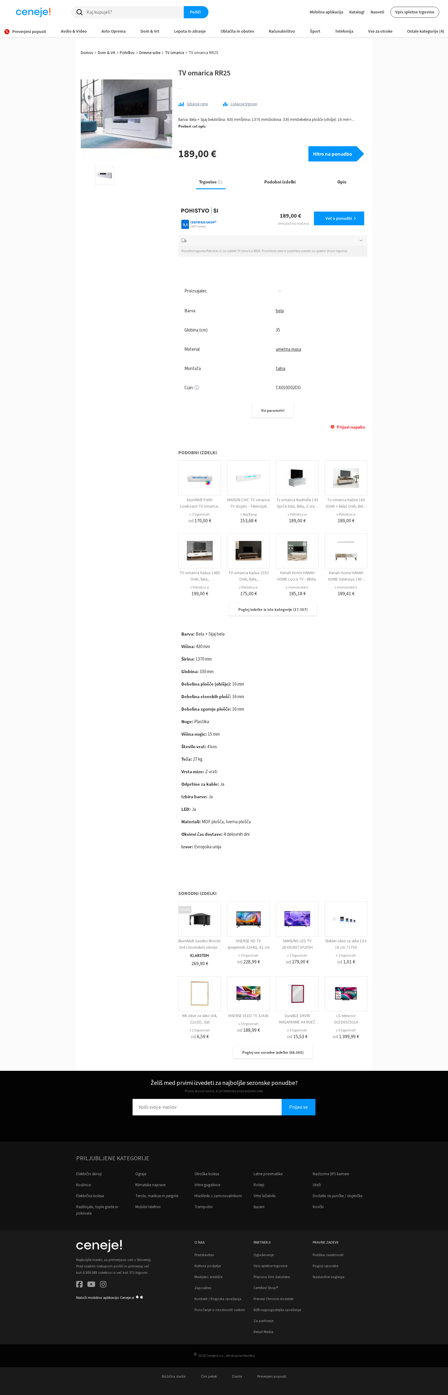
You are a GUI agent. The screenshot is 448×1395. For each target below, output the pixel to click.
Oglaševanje (264, 1255)
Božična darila (174, 1376)
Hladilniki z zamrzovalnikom (218, 1196)
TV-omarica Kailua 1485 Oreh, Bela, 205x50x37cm (200, 579)
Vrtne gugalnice (207, 1185)
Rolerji (259, 1185)
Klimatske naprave (150, 1185)
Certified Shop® (266, 1288)
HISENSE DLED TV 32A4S (248, 1016)
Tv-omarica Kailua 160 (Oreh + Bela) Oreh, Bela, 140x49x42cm (346, 506)
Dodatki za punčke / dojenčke (337, 1196)
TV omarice (174, 53)
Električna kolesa (90, 1196)
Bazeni (259, 1207)
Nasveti (377, 12)
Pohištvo (127, 53)
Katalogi (356, 12)
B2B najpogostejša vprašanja (277, 1310)
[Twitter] (91, 1285)
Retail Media (263, 1332)
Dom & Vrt (106, 53)
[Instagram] (103, 1285)
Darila (237, 1376)
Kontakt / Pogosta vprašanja (217, 1299)
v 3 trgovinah (248, 955)
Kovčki (318, 1207)
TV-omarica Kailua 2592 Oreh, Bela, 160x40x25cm (248, 579)
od (199, 520)
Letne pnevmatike (268, 1174)
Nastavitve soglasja (328, 1277)
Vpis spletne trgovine (414, 12)
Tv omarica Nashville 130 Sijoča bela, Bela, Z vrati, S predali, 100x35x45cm (297, 506)
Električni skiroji (89, 1174)
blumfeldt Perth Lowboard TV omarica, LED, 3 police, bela (199, 506)
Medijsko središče (208, 1277)
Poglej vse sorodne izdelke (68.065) (273, 1052)
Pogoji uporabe (325, 1266)
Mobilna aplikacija (326, 12)
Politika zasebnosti (328, 1255)
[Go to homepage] (33, 12)
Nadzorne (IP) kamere (331, 1174)
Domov (87, 53)
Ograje (140, 1174)
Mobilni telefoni (148, 1207)
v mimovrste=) (297, 587)
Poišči (195, 12)
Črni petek (209, 1376)
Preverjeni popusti (271, 1376)
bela (280, 311)
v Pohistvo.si (297, 514)
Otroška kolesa (206, 1174)
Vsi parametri (272, 410)
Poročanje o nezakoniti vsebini (219, 1310)
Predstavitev (204, 1255)
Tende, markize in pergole (156, 1196)
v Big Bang (248, 514)
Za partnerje (263, 1321)
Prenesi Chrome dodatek (273, 1299)
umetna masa (288, 349)
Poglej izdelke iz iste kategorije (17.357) (273, 609)
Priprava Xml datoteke (272, 1277)
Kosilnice (83, 1185)
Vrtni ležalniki (265, 1196)
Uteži (317, 1185)
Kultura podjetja (207, 1266)
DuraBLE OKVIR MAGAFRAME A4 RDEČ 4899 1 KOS (297, 1022)
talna (280, 368)
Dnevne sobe (149, 53)
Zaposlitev (203, 1288)
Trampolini (203, 1207)
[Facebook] (79, 1285)
